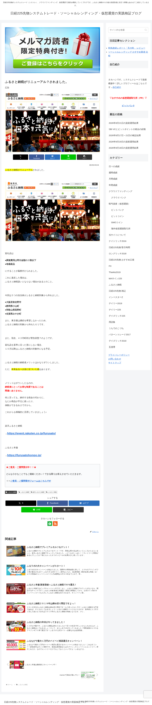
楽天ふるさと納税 (38, 492)
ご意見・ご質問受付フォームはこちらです (30, 481)
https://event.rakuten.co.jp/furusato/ (31, 433)
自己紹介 (117, 87)
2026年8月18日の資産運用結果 (123, 148)
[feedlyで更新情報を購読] (49, 523)
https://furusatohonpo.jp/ (24, 455)
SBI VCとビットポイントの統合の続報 (127, 129)
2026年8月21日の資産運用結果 (123, 123)
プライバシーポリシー (119, 355)
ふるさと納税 (12, 492)
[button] (84, 157)
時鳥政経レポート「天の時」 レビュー (126, 48)
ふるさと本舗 (52, 492)
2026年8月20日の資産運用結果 (123, 142)
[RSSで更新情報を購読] (55, 523)
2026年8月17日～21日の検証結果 (125, 135)
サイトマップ (114, 363)
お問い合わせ (114, 359)
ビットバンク (128, 106)
